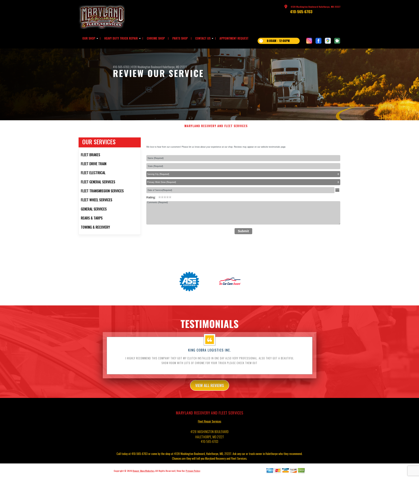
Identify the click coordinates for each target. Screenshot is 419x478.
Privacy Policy (193, 470)
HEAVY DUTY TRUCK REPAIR (121, 38)
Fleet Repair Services (209, 421)
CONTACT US (202, 38)
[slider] (164, 197)
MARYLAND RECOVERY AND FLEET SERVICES (216, 126)
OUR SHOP (88, 38)
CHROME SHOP (156, 38)
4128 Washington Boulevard (146, 67)
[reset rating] (157, 196)
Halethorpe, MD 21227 (174, 67)
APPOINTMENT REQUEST (233, 38)
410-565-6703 (301, 11)
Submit (243, 231)
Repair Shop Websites (143, 470)
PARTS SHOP (180, 38)
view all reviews (209, 385)
